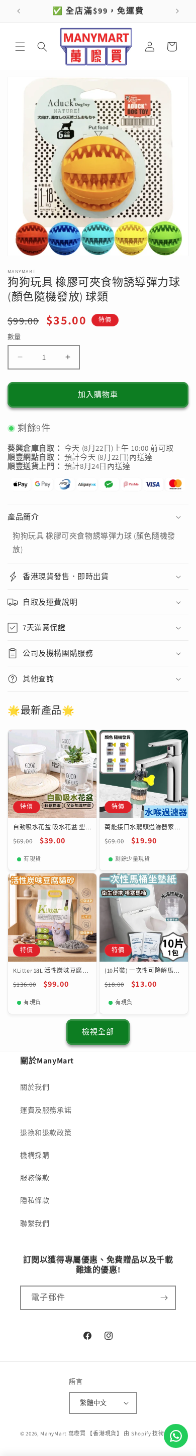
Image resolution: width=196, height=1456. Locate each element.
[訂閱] (164, 1298)
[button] (20, 47)
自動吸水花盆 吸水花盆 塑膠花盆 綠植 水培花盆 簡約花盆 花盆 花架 (49, 827)
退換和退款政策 (45, 1132)
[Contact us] (176, 1436)
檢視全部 (98, 1031)
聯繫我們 (34, 1223)
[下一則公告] (177, 11)
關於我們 (34, 1086)
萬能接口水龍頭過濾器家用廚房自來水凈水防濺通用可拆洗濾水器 (142, 827)
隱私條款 (34, 1200)
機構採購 (34, 1155)
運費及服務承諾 (45, 1110)
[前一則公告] (19, 11)
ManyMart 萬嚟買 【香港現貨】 (81, 1433)
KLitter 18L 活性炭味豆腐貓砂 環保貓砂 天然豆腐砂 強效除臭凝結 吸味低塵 (50, 971)
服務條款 (34, 1177)
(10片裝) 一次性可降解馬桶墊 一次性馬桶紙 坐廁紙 (142, 971)
